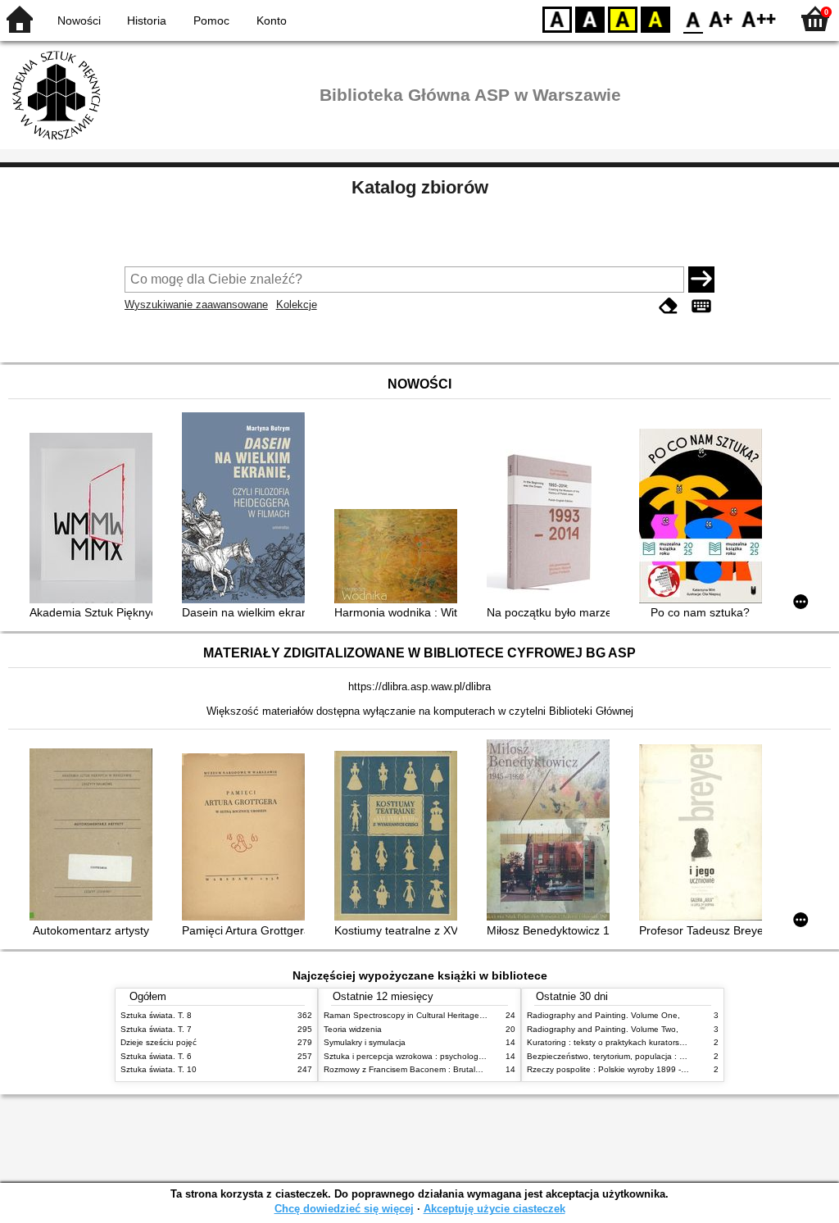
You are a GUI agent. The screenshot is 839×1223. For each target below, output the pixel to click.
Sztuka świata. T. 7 (156, 1029)
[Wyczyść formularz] (668, 306)
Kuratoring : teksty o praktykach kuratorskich (610, 1042)
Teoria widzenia (353, 1029)
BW (590, 18)
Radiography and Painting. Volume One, (603, 1015)
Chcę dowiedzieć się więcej (344, 1209)
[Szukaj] (701, 279)
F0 (693, 18)
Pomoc (211, 20)
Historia (146, 20)
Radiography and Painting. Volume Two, (602, 1029)
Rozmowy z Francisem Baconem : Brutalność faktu (419, 1069)
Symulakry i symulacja (365, 1042)
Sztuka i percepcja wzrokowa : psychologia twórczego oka (433, 1056)
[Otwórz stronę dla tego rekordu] (95, 520)
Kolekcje (296, 304)
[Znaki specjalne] (701, 306)
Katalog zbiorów (419, 187)
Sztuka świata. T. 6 (156, 1056)
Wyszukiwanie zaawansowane (196, 304)
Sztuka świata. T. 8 (156, 1015)
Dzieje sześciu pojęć (158, 1042)
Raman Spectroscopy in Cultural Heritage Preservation (426, 1015)
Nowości (79, 20)
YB (623, 18)
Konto (271, 20)
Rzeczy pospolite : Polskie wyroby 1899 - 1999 (615, 1069)
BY (655, 18)
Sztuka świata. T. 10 (158, 1069)
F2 (759, 18)
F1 (721, 18)
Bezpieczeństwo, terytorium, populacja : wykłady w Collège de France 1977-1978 (680, 1056)
